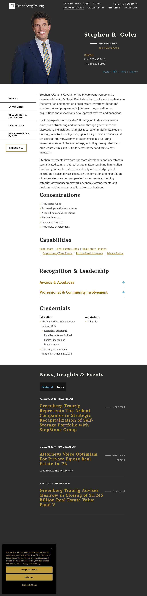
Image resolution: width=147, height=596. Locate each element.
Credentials (16, 125)
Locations (131, 7)
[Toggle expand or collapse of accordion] (123, 282)
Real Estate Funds (68, 249)
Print (123, 71)
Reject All (29, 577)
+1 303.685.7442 (96, 59)
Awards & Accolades (57, 282)
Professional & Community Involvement (74, 292)
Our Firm (68, 3)
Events (87, 3)
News (78, 3)
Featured (47, 387)
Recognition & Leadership (18, 116)
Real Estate (46, 249)
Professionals (74, 7)
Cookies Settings (29, 585)
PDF (115, 71)
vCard (106, 71)
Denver (89, 55)
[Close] (52, 549)
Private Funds (115, 253)
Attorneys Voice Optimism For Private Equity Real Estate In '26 (68, 459)
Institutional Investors (89, 253)
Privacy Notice (41, 555)
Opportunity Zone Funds (57, 253)
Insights (114, 7)
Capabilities (96, 7)
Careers (97, 3)
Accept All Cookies (29, 569)
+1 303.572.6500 (95, 63)
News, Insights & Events (19, 134)
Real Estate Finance (94, 249)
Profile (13, 98)
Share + (133, 71)
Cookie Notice (11, 558)
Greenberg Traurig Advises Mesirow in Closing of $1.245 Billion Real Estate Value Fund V (71, 497)
